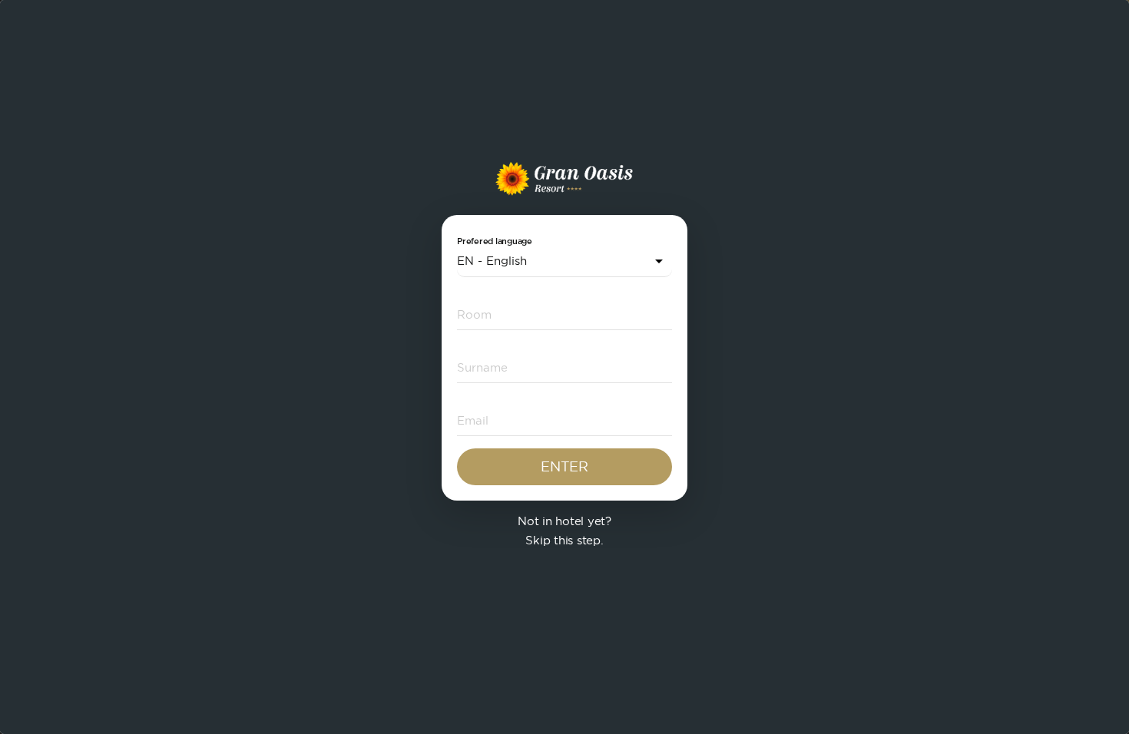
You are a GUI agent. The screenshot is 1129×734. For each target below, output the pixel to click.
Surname (475, 367)
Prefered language (494, 241)
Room (469, 314)
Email (467, 420)
